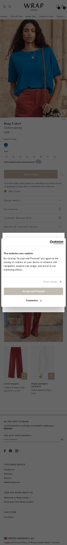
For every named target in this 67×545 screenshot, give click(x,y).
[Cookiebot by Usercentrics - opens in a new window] (49, 242)
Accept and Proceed (33, 291)
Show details (50, 281)
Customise (32, 300)
